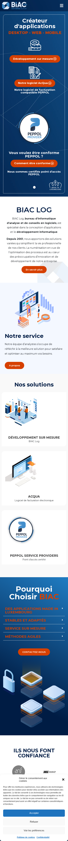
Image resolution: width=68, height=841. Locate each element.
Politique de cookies (26, 837)
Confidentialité (43, 837)
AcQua (34, 496)
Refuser (34, 821)
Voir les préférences (34, 830)
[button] (63, 779)
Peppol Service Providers (34, 555)
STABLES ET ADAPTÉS (25, 620)
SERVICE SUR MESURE (25, 628)
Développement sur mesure (34, 437)
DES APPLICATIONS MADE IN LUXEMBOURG (31, 610)
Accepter (34, 813)
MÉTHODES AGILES (23, 636)
